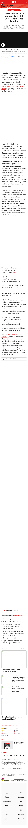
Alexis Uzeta (17, 50)
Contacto (3, 768)
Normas (16, 610)
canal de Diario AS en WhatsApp (11, 335)
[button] (3, 56)
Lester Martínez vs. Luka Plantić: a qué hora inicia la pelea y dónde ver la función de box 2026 (19, 679)
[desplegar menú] (2, 2)
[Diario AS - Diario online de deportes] (14, 2)
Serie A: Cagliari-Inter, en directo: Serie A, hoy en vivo (13, 637)
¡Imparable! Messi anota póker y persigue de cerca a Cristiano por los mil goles (19, 689)
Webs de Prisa (20, 780)
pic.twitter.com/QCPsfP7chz (10, 281)
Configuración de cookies (16, 770)
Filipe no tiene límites (9, 622)
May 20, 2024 (13, 287)
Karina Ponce (5, 50)
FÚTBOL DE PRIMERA (14, 10)
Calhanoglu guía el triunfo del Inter (14, 619)
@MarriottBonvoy (7, 272)
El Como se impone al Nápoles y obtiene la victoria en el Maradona (13, 632)
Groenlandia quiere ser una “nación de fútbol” (11, 718)
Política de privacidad (17, 768)
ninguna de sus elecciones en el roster (12, 87)
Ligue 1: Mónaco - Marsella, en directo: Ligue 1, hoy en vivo (12, 642)
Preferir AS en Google (18, 56)
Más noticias (23, 648)
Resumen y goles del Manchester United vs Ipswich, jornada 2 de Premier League (13, 626)
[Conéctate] (26, 2)
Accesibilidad (4, 772)
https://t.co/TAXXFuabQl (9, 279)
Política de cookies (5, 770)
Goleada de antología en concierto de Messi (10, 671)
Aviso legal (9, 768)
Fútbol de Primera (14, 359)
